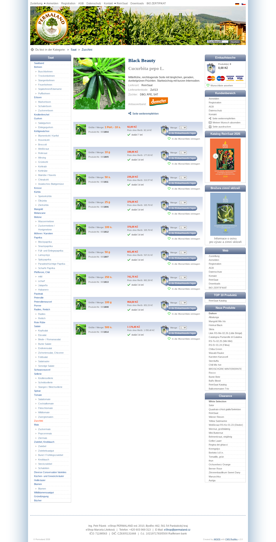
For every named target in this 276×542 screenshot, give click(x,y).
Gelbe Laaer (215, 441)
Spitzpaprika (44, 259)
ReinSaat (122, 3)
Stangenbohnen (46, 80)
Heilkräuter (39, 480)
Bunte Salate (44, 343)
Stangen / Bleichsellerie (50, 387)
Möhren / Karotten (43, 233)
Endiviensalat (45, 348)
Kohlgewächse (41, 131)
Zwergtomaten (45, 416)
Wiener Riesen (216, 417)
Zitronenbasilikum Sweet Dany (224, 472)
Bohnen (38, 67)
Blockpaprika (45, 242)
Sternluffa (214, 361)
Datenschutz (93, 3)
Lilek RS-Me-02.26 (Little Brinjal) (225, 333)
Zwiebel (42, 446)
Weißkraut (43, 149)
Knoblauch (43, 459)
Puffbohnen (44, 93)
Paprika (38, 237)
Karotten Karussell (218, 357)
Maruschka (215, 476)
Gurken (38, 118)
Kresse (38, 187)
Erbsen (38, 97)
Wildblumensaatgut (44, 492)
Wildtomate (44, 412)
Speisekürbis (45, 196)
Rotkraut (42, 153)
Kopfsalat (43, 330)
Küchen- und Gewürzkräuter (49, 476)
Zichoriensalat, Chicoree (51, 352)
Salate (37, 326)
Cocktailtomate (46, 403)
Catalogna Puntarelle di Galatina (225, 337)
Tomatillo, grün (216, 456)
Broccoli (42, 144)
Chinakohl (43, 179)
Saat (74, 49)
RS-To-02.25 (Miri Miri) (220, 341)
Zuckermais (44, 429)
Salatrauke (43, 361)
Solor (211, 405)
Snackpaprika (45, 246)
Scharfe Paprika (46, 268)
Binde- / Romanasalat (49, 339)
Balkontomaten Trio (219, 388)
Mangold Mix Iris (217, 321)
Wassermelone (46, 221)
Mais (36, 424)
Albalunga (214, 317)
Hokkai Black (216, 325)
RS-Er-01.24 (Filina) (219, 345)
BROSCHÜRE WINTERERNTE (225, 368)
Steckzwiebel (45, 464)
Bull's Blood (215, 380)
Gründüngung (41, 496)
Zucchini (87, 49)
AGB (81, 3)
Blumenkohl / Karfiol (48, 135)
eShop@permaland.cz (177, 529)
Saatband (39, 63)
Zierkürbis (43, 205)
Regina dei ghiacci (218, 444)
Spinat (37, 391)
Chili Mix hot (215, 364)
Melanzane (39, 213)
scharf (41, 281)
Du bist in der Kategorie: (50, 49)
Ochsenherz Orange (220, 464)
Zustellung (36, 3)
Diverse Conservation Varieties (50, 472)
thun (211, 460)
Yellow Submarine (218, 421)
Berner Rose (215, 468)
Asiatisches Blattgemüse (51, 184)
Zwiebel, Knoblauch (44, 442)
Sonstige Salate (46, 365)
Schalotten (43, 468)
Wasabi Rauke (216, 353)
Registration (68, 3)
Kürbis (37, 192)
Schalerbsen (44, 106)
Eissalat (42, 335)
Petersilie (39, 297)
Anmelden (52, 3)
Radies (41, 314)
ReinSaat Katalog (218, 300)
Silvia (211, 329)
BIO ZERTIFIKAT (156, 3)
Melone (38, 217)
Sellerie (38, 373)
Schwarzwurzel (42, 369)
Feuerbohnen (45, 84)
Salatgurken (44, 122)
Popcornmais (45, 433)
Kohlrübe (42, 170)
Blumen (38, 484)
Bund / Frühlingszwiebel (50, 455)
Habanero (43, 289)
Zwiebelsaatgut (46, 450)
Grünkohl (43, 162)
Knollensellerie (45, 378)
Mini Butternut (216, 433)
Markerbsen (44, 101)
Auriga (212, 480)
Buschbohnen (45, 71)
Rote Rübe (39, 322)
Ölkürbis (42, 200)
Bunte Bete (214, 376)
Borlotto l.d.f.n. (216, 452)
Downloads (137, 3)
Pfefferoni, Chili (42, 272)
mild (40, 276)
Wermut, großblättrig (219, 428)
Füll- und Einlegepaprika (50, 250)
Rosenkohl (43, 140)
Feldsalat (43, 357)
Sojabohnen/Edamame (50, 89)
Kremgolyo (214, 448)
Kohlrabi (42, 166)
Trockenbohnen (46, 76)
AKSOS (217, 539)
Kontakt (108, 3)
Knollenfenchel (41, 114)
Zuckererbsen (45, 110)
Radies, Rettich (42, 309)
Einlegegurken (45, 127)
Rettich (41, 318)
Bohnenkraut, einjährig (220, 436)
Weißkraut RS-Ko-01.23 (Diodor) (226, 425)
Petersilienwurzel (43, 301)
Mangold (38, 209)
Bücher (38, 500)
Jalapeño (43, 285)
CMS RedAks (231, 539)
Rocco (212, 372)
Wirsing (42, 157)
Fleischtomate (45, 408)
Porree (37, 305)
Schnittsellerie (45, 382)
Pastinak (38, 293)
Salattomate (44, 399)
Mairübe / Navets (47, 175)
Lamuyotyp (44, 255)
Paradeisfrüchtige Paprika (51, 263)
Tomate (38, 394)
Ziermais (42, 437)
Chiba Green (215, 349)
